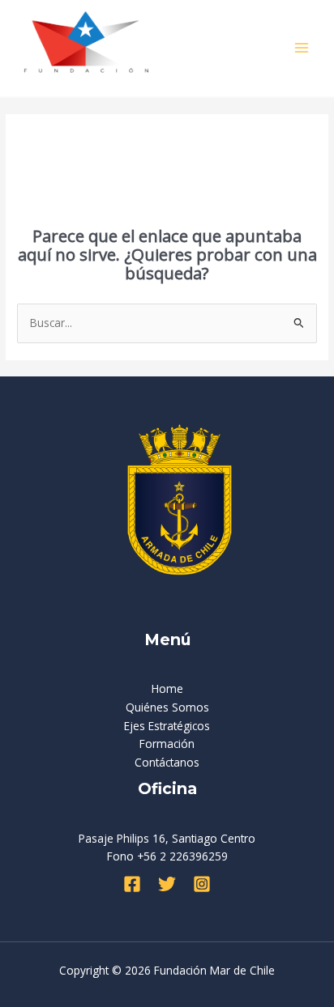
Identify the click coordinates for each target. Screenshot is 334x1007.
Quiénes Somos (167, 707)
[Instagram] (202, 884)
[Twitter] (167, 884)
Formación (167, 743)
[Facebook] (132, 884)
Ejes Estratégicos (167, 725)
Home (167, 688)
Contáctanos (167, 762)
